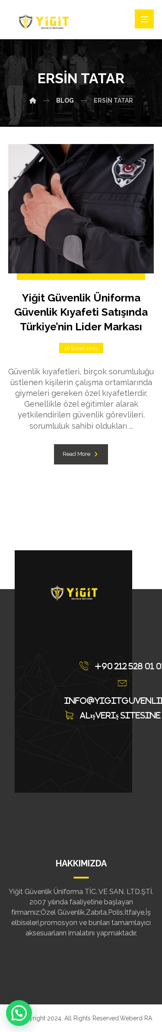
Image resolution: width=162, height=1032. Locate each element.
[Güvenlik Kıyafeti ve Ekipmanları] (42, 22)
